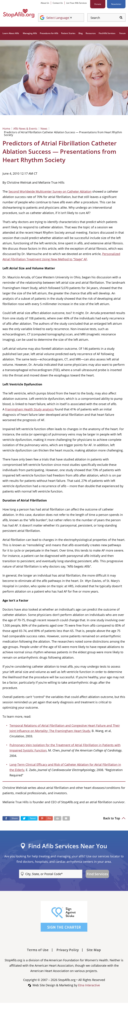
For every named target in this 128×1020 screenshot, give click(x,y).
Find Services (97, 874)
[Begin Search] (121, 18)
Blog (80, 33)
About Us (45, 3)
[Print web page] (57, 818)
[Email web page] (66, 818)
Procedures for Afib (49, 33)
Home (6, 128)
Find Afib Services (107, 33)
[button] (46, 818)
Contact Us (58, 3)
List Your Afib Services (76, 3)
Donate (97, 4)
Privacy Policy (67, 950)
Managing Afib (30, 33)
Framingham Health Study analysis (29, 409)
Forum (122, 33)
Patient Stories (68, 33)
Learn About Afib (10, 33)
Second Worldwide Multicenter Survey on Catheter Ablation (50, 191)
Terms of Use (38, 950)
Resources (91, 33)
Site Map (94, 950)
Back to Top (112, 818)
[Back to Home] (18, 13)
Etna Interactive (89, 985)
